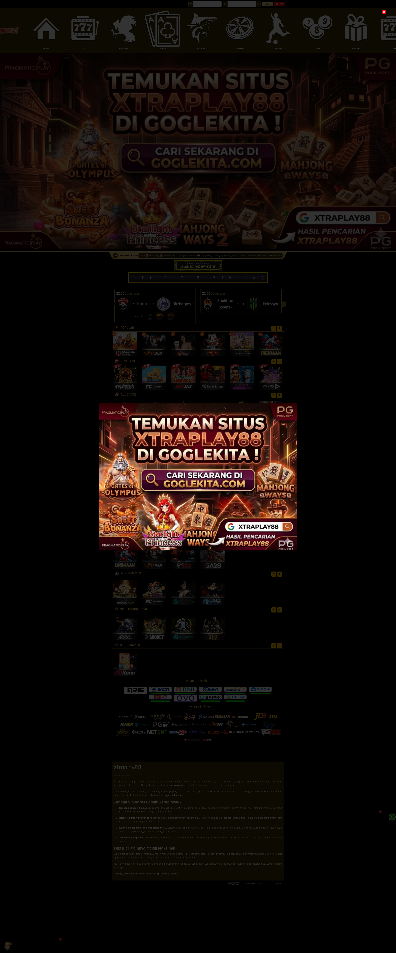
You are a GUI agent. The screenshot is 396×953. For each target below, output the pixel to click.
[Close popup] (384, 12)
